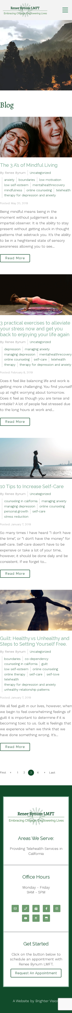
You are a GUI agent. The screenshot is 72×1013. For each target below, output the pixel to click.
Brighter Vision (47, 1001)
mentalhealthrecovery (49, 185)
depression (12, 349)
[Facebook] (46, 908)
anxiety (9, 180)
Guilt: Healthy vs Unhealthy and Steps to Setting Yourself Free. (34, 641)
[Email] (15, 908)
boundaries (27, 180)
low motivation (50, 180)
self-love (53, 674)
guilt (45, 664)
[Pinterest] (36, 918)
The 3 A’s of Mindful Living (29, 165)
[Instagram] (56, 908)
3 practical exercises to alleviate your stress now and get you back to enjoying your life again (35, 328)
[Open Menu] (65, 10)
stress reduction (16, 516)
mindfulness (13, 190)
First (3, 772)
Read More (15, 258)
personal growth (16, 511)
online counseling (39, 190)
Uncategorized (40, 173)
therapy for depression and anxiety (30, 195)
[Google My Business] (46, 918)
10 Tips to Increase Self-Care (32, 486)
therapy (9, 365)
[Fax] (36, 908)
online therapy (14, 674)
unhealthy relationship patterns (27, 689)
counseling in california (20, 501)
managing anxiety (37, 349)
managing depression (19, 354)
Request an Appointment (36, 973)
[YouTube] (25, 918)
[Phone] (25, 908)
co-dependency (36, 659)
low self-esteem (16, 185)
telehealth (63, 190)
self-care (40, 359)
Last (52, 772)
